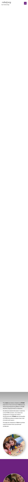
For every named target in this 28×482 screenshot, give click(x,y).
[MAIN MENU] (25, 3)
